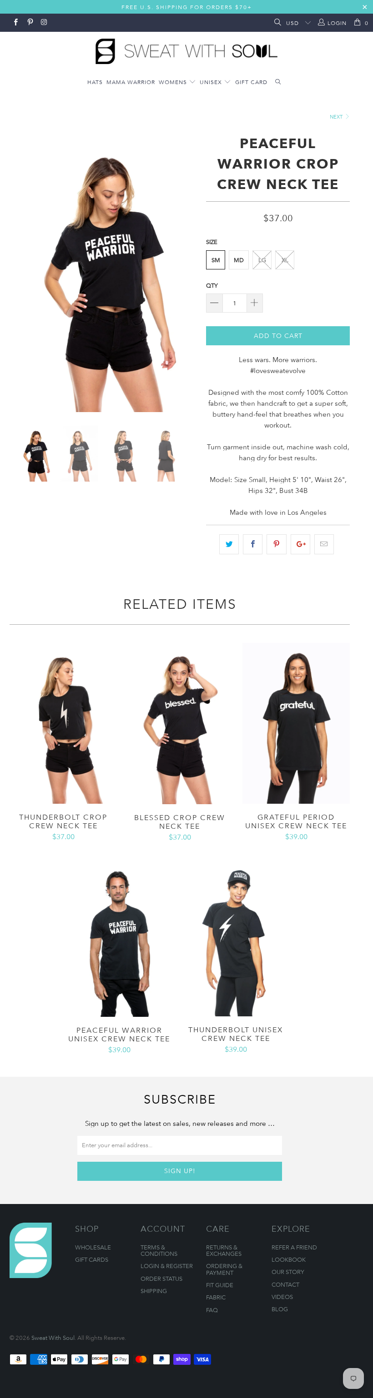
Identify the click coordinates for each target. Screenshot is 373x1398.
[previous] (19, 271)
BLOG (280, 1309)
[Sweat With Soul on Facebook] (15, 22)
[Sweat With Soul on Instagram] (44, 22)
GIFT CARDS (91, 1259)
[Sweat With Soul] (186, 49)
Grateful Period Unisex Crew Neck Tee (296, 723)
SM (216, 260)
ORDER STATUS (161, 1278)
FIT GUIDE (219, 1285)
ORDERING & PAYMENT (224, 1269)
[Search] (277, 23)
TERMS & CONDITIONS (159, 1250)
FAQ (212, 1309)
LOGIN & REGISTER (167, 1265)
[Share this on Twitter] (229, 544)
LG (262, 260)
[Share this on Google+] (300, 544)
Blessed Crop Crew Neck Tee (179, 723)
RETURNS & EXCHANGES (224, 1250)
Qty (212, 285)
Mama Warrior (130, 81)
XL (285, 260)
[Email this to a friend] (324, 544)
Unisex (212, 81)
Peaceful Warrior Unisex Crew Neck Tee (119, 936)
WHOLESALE (93, 1247)
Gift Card (251, 81)
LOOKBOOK (289, 1259)
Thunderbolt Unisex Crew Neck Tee (235, 936)
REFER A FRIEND (294, 1247)
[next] (187, 271)
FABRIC (216, 1297)
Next (337, 116)
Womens (174, 81)
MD (239, 260)
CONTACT (285, 1284)
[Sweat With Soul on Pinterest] (29, 22)
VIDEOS (282, 1296)
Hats (95, 81)
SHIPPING (154, 1290)
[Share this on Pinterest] (276, 544)
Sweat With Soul (53, 1337)
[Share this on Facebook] (252, 544)
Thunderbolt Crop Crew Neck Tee (63, 723)
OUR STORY (288, 1271)
